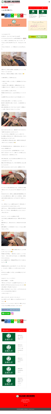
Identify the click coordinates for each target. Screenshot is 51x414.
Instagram (24, 405)
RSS (26, 405)
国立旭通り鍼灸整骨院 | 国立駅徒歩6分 (22, 409)
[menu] (49, 2)
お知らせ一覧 (21, 330)
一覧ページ (43, 7)
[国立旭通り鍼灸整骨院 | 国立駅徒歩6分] (10, 2)
